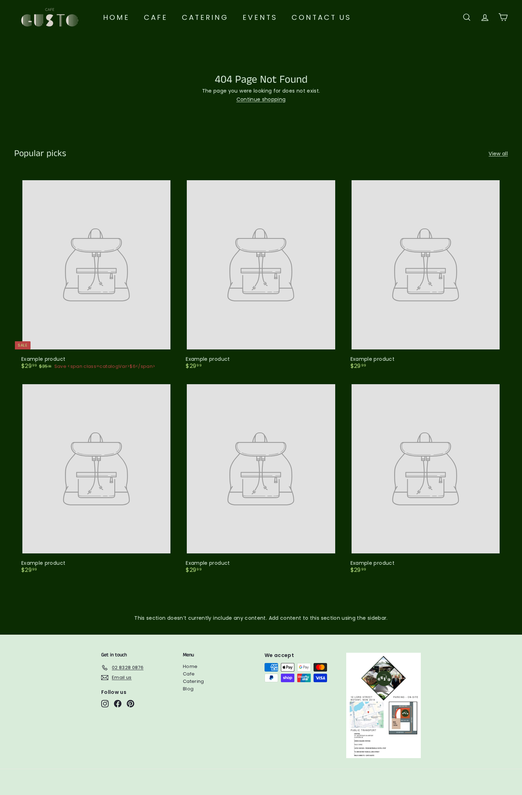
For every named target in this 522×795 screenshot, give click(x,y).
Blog (188, 688)
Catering (205, 17)
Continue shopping (261, 99)
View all (498, 153)
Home (116, 17)
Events (260, 17)
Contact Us (321, 17)
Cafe (156, 17)
